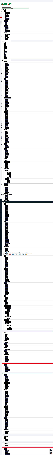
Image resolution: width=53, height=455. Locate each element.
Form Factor (3, 39)
